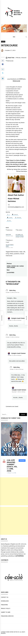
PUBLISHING (4, 605)
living (7, 253)
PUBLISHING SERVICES (7, 616)
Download (22, 460)
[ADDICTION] (10, 231)
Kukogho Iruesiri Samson (18, 318)
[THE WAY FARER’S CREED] (10, 241)
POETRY (3, 41)
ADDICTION (8, 234)
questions (17, 253)
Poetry (11, 253)
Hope (20, 251)
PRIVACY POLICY (5, 608)
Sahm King (12, 290)
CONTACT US (4, 597)
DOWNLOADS (5, 601)
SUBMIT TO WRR (5, 612)
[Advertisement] (14, 491)
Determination (14, 251)
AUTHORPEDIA (19, 556)
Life (24, 251)
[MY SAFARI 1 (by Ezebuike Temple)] (20, 231)
